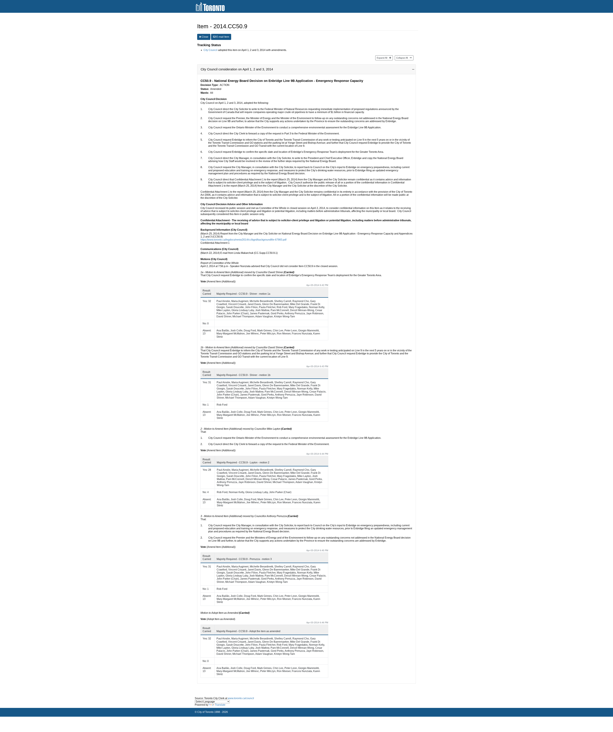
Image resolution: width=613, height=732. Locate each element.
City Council (210, 50)
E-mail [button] (222, 36)
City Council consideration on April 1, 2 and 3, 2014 (237, 69)
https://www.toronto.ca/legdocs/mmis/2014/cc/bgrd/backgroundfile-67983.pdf (243, 239)
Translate (220, 704)
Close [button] (204, 36)
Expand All (381, 57)
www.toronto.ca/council (241, 698)
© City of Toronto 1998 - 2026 (211, 712)
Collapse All (401, 57)
